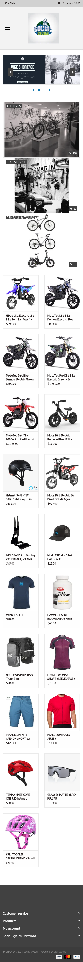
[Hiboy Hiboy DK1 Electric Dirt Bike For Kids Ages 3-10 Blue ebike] (21, 293)
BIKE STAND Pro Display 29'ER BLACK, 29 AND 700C (20, 557)
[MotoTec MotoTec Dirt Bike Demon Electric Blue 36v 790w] (62, 293)
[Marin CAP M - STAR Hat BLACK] (62, 532)
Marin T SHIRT (14, 615)
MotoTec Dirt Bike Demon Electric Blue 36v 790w (60, 318)
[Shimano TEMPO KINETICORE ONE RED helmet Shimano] (21, 772)
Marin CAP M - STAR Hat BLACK (59, 557)
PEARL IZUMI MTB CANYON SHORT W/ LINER (18, 737)
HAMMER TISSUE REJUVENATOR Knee (59, 617)
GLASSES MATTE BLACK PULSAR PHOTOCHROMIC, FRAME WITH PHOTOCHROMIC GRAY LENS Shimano (61, 797)
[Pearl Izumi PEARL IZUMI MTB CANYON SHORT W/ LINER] (21, 712)
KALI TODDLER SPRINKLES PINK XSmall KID (20, 856)
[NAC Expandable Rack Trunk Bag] (21, 652)
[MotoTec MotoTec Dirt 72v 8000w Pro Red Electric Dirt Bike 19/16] (21, 412)
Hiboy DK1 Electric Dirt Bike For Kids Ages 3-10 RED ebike (61, 497)
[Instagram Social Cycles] (48, 896)
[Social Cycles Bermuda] (49, 28)
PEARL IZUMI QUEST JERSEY (59, 736)
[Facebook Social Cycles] (34, 896)
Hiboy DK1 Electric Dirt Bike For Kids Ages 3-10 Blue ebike (20, 318)
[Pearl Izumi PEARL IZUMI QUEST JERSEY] (62, 712)
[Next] (72, 72)
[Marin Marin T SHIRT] (21, 592)
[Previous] (10, 72)
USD (5, 3)
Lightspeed (60, 951)
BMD (12, 3)
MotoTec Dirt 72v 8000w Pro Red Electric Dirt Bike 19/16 (20, 437)
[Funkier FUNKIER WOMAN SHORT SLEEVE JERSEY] (62, 652)
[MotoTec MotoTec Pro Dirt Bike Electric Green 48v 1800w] (62, 353)
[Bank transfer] (58, 956)
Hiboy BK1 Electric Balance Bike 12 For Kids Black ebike (59, 437)
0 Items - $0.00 (71, 3)
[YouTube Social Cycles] (41, 896)
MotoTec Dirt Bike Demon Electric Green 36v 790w (20, 378)
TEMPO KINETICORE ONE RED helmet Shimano (18, 797)
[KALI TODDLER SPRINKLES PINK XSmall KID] (21, 832)
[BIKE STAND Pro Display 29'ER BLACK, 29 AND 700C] (21, 532)
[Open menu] (7, 27)
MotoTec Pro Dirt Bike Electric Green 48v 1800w (61, 378)
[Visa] (76, 956)
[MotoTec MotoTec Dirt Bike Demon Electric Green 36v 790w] (21, 353)
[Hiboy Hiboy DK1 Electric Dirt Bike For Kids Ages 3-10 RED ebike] (62, 472)
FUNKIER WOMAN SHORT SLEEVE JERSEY (61, 677)
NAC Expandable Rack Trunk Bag (19, 677)
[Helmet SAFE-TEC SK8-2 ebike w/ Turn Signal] (21, 472)
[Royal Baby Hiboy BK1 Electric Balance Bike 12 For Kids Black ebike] (62, 412)
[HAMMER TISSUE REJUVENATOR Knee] (62, 592)
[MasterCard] (67, 956)
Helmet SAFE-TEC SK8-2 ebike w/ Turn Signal (19, 497)
